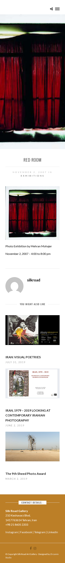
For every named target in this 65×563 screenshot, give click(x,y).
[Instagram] (34, 548)
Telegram (40, 532)
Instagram (12, 532)
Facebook (26, 532)
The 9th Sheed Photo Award (25, 474)
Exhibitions (32, 175)
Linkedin (52, 532)
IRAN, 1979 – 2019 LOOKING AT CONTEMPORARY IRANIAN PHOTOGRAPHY (28, 415)
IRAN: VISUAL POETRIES (23, 357)
